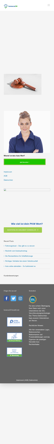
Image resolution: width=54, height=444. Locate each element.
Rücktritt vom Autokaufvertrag (16, 251)
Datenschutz (8, 180)
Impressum (8, 172)
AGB (5, 176)
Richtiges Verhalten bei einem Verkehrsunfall (21, 261)
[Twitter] (13, 298)
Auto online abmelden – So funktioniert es (20, 266)
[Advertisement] (27, 46)
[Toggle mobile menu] (49, 5)
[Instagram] (20, 298)
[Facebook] (6, 298)
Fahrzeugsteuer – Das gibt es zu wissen (20, 246)
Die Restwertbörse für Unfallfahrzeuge (19, 256)
